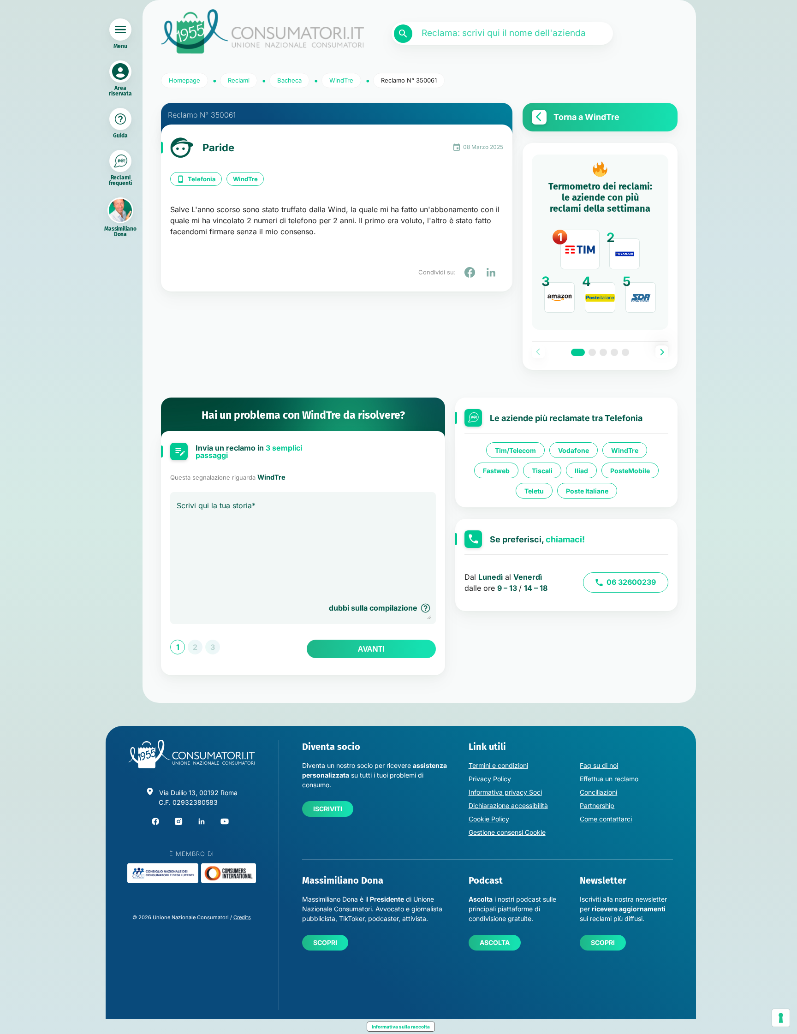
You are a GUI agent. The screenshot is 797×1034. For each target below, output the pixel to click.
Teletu (534, 490)
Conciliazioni (598, 792)
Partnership (597, 805)
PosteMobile (630, 470)
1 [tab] (578, 352)
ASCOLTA (495, 942)
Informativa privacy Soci (505, 792)
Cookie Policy (489, 819)
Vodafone (573, 450)
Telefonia (202, 179)
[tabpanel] (600, 242)
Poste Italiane (587, 490)
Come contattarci (606, 819)
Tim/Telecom (515, 450)
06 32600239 (631, 582)
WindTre (245, 179)
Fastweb (496, 470)
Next (661, 351)
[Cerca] (403, 33)
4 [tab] (614, 352)
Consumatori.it (262, 31)
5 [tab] (625, 352)
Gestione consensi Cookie (507, 832)
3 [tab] (603, 352)
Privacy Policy (490, 779)
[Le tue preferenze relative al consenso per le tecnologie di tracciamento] (781, 1018)
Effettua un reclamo (609, 779)
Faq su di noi (599, 765)
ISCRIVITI (327, 809)
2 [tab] (592, 352)
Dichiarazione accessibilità (508, 805)
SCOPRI (325, 942)
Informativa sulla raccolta (401, 1026)
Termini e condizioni (498, 765)
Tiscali (542, 470)
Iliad (581, 470)
